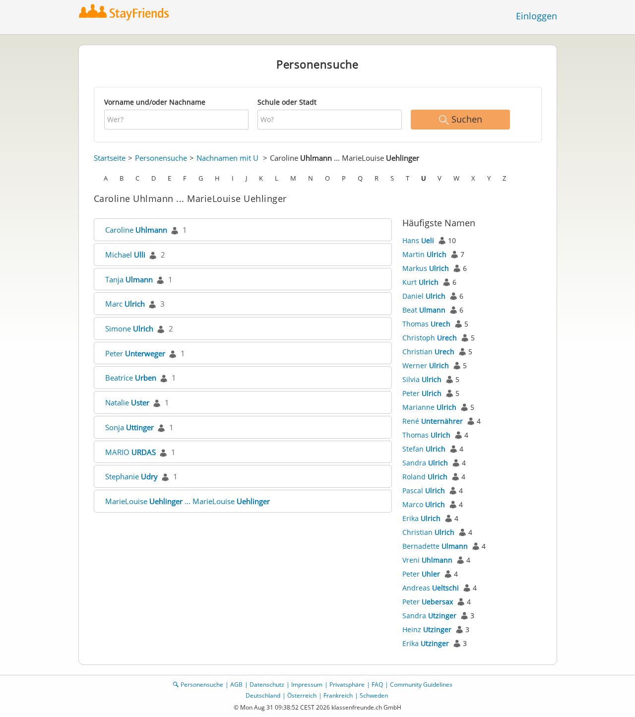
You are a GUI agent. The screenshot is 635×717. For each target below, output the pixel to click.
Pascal (423, 490)
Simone (129, 328)
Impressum (306, 684)
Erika (421, 518)
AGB (236, 684)
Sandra (425, 462)
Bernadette (435, 546)
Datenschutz (267, 684)
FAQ (377, 684)
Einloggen (536, 16)
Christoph (429, 337)
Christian (428, 351)
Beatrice (130, 378)
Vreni (427, 560)
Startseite (110, 158)
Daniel (423, 296)
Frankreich (338, 695)
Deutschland (263, 695)
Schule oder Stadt (287, 102)
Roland (424, 476)
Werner (425, 365)
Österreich (302, 695)
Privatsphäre (347, 684)
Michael (125, 255)
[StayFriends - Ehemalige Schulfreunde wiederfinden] (126, 12)
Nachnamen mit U (227, 158)
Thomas (426, 323)
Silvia (422, 379)
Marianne (429, 407)
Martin (424, 254)
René (432, 421)
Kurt (420, 282)
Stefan (423, 449)
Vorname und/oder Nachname (154, 102)
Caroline (136, 230)
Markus (425, 268)
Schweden (374, 695)
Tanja (129, 279)
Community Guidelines (421, 684)
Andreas (430, 587)
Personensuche (161, 158)
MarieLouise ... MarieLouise (187, 501)
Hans (418, 240)
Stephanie (131, 476)
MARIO (130, 452)
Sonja (129, 427)
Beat (423, 310)
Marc (125, 304)
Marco (423, 504)
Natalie (127, 402)
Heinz (426, 629)
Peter (135, 353)
